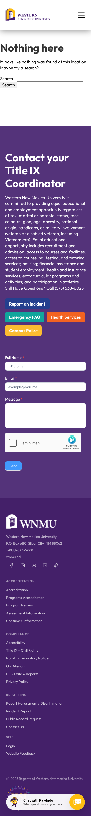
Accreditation (17, 589)
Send (13, 466)
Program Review (19, 605)
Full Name (14, 357)
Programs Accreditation (25, 597)
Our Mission (15, 666)
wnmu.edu (14, 557)
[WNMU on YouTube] (33, 565)
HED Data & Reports (22, 674)
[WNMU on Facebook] (11, 565)
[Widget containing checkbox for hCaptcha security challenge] (43, 442)
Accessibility (15, 642)
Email (11, 378)
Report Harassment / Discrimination (34, 703)
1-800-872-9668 (19, 550)
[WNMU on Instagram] (22, 565)
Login (10, 746)
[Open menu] (81, 15)
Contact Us (15, 727)
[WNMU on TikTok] (56, 565)
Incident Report (18, 711)
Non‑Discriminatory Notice (27, 658)
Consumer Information (24, 621)
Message (13, 399)
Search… (8, 78)
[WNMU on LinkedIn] (45, 565)
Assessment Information (25, 613)
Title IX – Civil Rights (22, 650)
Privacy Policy (17, 681)
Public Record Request (23, 719)
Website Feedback (20, 753)
